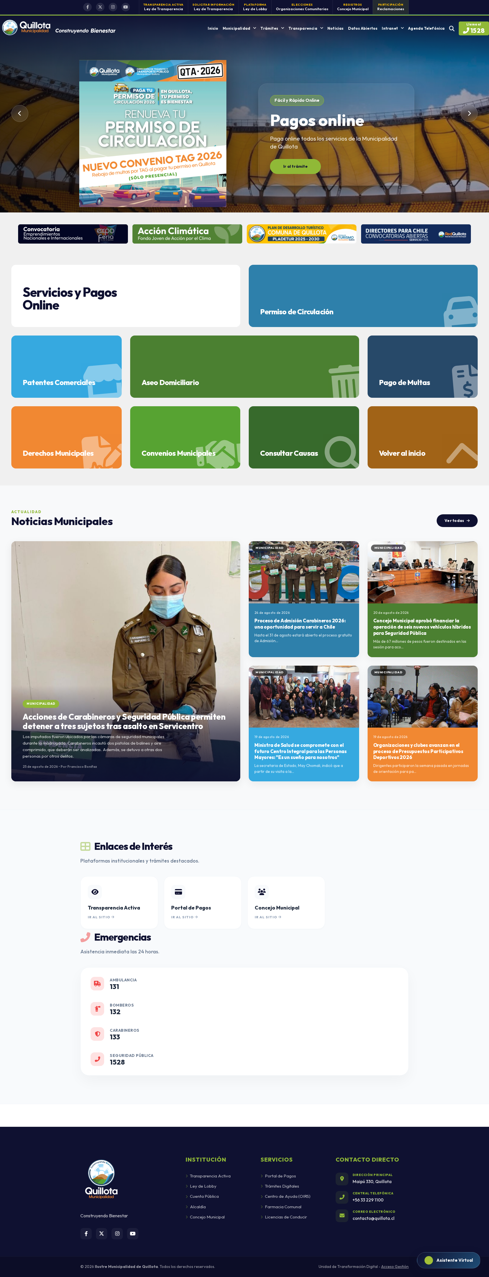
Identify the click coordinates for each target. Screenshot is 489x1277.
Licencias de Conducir (286, 1217)
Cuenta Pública (204, 1196)
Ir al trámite (295, 166)
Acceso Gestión (395, 1266)
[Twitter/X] (100, 7)
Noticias (335, 28)
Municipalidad (236, 28)
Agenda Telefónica (426, 28)
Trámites (269, 28)
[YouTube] (125, 7)
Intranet (390, 28)
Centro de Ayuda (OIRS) (287, 1196)
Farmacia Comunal (283, 1206)
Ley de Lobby (203, 1186)
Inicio (213, 28)
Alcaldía (198, 1206)
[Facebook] (87, 7)
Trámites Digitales (282, 1186)
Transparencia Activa (210, 1176)
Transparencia (302, 28)
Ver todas (454, 520)
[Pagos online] (152, 134)
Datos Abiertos (363, 28)
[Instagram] (113, 7)
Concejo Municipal (207, 1217)
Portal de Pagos (280, 1176)
